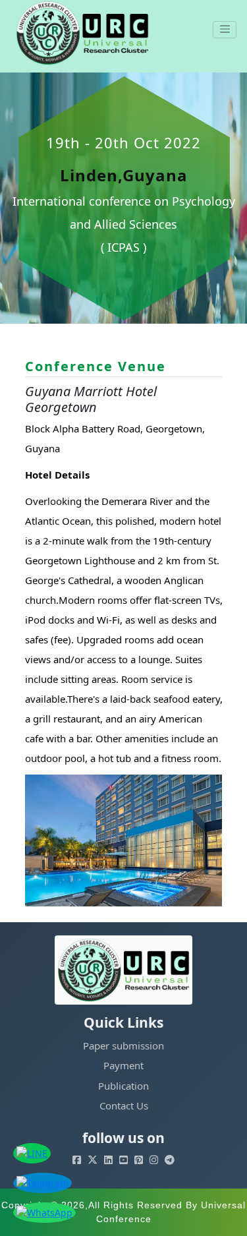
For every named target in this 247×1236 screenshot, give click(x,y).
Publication (123, 1085)
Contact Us (123, 1105)
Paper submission (123, 1045)
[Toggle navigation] (224, 29)
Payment (123, 1065)
